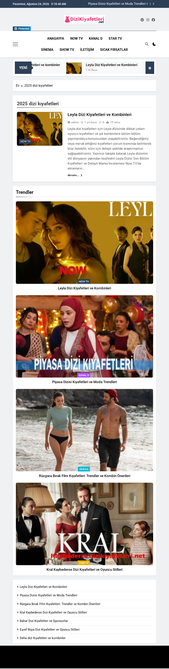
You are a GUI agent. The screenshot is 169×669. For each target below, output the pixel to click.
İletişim (87, 50)
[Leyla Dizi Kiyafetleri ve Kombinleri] (56, 70)
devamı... (73, 175)
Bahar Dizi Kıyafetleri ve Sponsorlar (44, 621)
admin (75, 122)
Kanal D (95, 38)
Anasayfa (55, 38)
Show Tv (67, 50)
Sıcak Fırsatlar (114, 50)
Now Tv (76, 38)
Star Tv (115, 38)
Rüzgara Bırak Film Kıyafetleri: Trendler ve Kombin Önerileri (84, 476)
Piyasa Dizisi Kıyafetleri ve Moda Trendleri (117, 4)
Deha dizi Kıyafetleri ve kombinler (43, 638)
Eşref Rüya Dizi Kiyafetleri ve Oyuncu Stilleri (50, 629)
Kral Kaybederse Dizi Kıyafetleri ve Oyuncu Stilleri (84, 570)
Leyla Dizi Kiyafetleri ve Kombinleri (93, 65)
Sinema (47, 50)
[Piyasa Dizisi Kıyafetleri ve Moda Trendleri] (133, 70)
